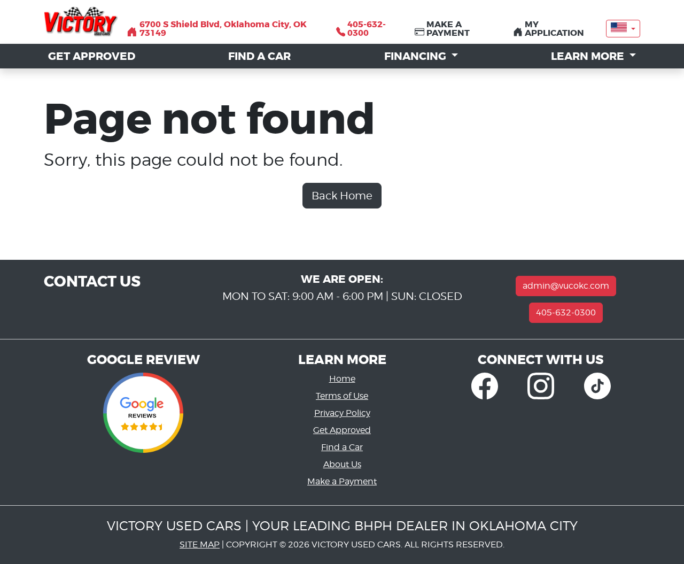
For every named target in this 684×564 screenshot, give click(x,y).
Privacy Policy (342, 413)
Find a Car (342, 447)
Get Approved (342, 430)
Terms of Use (342, 396)
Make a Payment (342, 481)
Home (342, 379)
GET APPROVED (91, 56)
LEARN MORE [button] (589, 56)
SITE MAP (200, 544)
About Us (342, 464)
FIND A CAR (259, 56)
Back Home (342, 195)
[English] (623, 28)
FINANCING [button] (416, 56)
